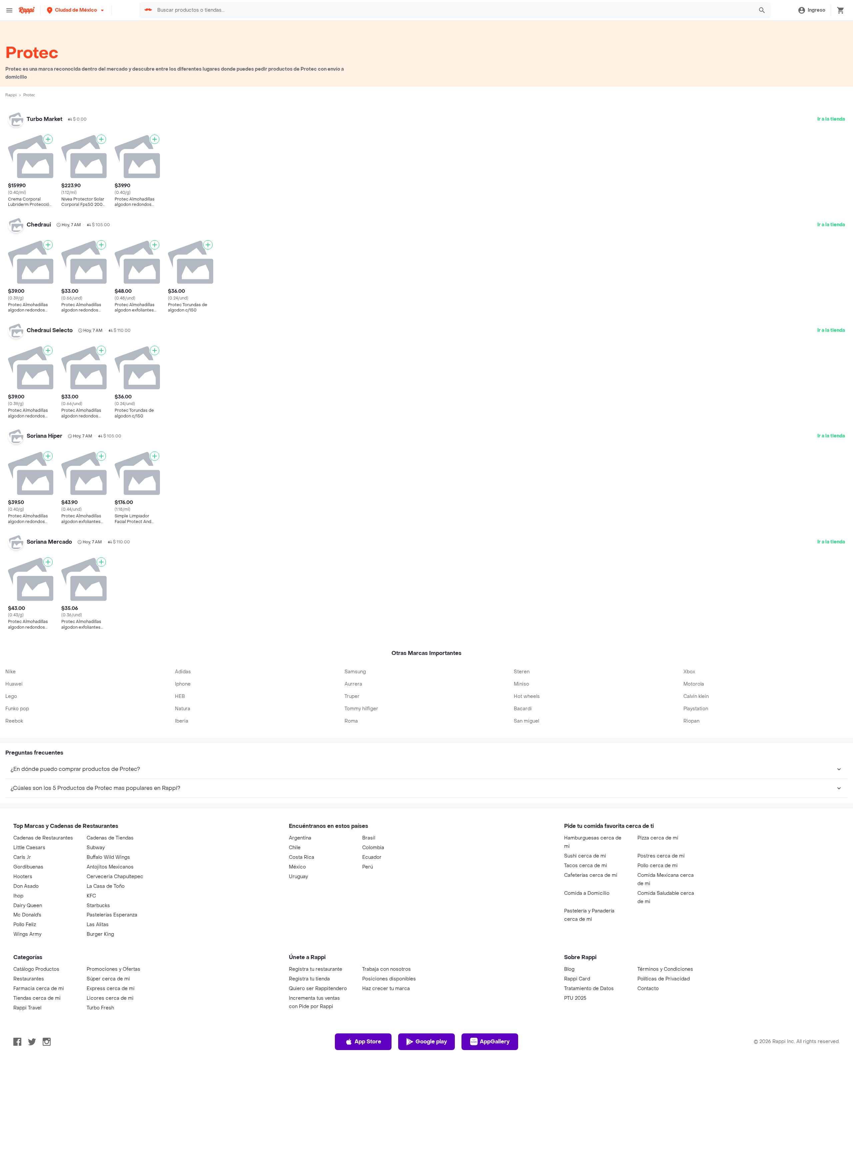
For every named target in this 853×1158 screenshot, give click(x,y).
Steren (521, 672)
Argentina (300, 838)
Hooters (22, 876)
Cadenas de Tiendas (110, 838)
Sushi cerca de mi (585, 856)
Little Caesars (29, 848)
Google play (431, 1041)
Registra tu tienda (309, 979)
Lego (11, 696)
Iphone (183, 684)
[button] (76, 10)
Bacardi (523, 709)
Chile (295, 848)
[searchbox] (453, 10)
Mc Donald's (27, 915)
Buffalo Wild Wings (108, 857)
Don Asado (26, 886)
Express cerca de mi (111, 988)
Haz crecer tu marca (386, 988)
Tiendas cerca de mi (37, 998)
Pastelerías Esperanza (112, 915)
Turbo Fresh (100, 1008)
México (297, 867)
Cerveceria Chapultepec (115, 876)
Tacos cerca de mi (585, 866)
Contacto (648, 988)
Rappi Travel (27, 1008)
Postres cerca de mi (661, 856)
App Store (368, 1041)
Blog (569, 969)
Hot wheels (527, 696)
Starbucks (98, 905)
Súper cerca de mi (108, 979)
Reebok (14, 721)
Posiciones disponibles (389, 979)
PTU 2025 (575, 998)
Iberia (181, 721)
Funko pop (17, 709)
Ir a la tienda (831, 119)
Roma (351, 721)
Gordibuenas (28, 867)
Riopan (691, 721)
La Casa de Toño (106, 886)
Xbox (689, 672)
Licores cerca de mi (110, 998)
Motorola (693, 684)
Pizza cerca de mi (657, 838)
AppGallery (494, 1041)
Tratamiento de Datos (589, 988)
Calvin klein (696, 696)
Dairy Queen (27, 905)
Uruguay (298, 876)
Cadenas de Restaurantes (43, 838)
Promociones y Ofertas (113, 969)
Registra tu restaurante (315, 969)
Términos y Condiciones (665, 969)
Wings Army (27, 934)
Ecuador (372, 857)
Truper (352, 696)
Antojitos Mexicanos (110, 867)
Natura (182, 709)
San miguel (526, 721)
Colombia (373, 848)
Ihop (18, 896)
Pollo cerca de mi (657, 866)
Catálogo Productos (36, 969)
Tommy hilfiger (361, 709)
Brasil (368, 838)
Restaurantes (28, 979)
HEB (180, 696)
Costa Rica (301, 857)
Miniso (521, 684)
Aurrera (353, 684)
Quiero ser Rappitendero (318, 988)
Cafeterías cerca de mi (590, 875)
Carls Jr (22, 857)
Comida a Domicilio (586, 893)
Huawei (14, 684)
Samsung (355, 672)
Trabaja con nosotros (386, 969)
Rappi (11, 95)
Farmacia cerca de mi (38, 988)
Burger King (100, 934)
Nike (10, 672)
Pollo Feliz (24, 924)
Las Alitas (98, 924)
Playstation (695, 709)
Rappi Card (577, 979)
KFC (91, 896)
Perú (367, 867)
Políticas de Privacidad (663, 979)
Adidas (183, 672)
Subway (96, 848)
